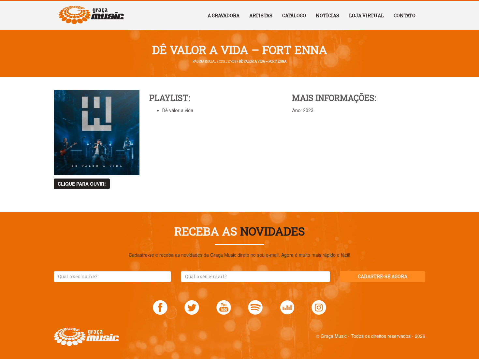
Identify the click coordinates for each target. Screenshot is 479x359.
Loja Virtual (366, 15)
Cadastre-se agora (382, 276)
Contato (404, 15)
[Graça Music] (91, 9)
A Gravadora (224, 15)
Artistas (260, 15)
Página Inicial (204, 61)
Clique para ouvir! (82, 183)
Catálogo (294, 15)
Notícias (327, 15)
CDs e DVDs (227, 61)
